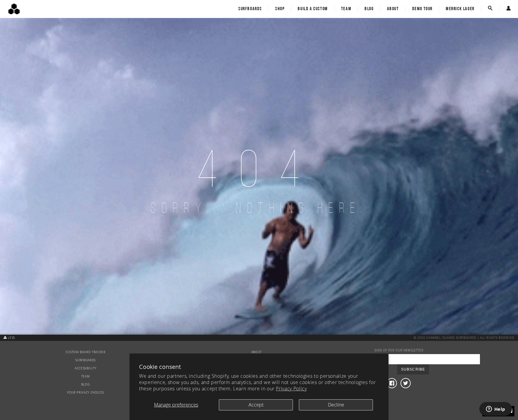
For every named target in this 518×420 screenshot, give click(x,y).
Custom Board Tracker (86, 352)
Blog (369, 9)
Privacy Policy (291, 388)
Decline (336, 404)
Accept (256, 404)
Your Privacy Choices (85, 393)
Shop (279, 9)
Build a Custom (313, 9)
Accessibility (85, 368)
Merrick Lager (460, 9)
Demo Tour (422, 9)
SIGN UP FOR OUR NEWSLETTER (399, 350)
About (393, 9)
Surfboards (250, 9)
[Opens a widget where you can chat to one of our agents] (495, 409)
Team (346, 9)
